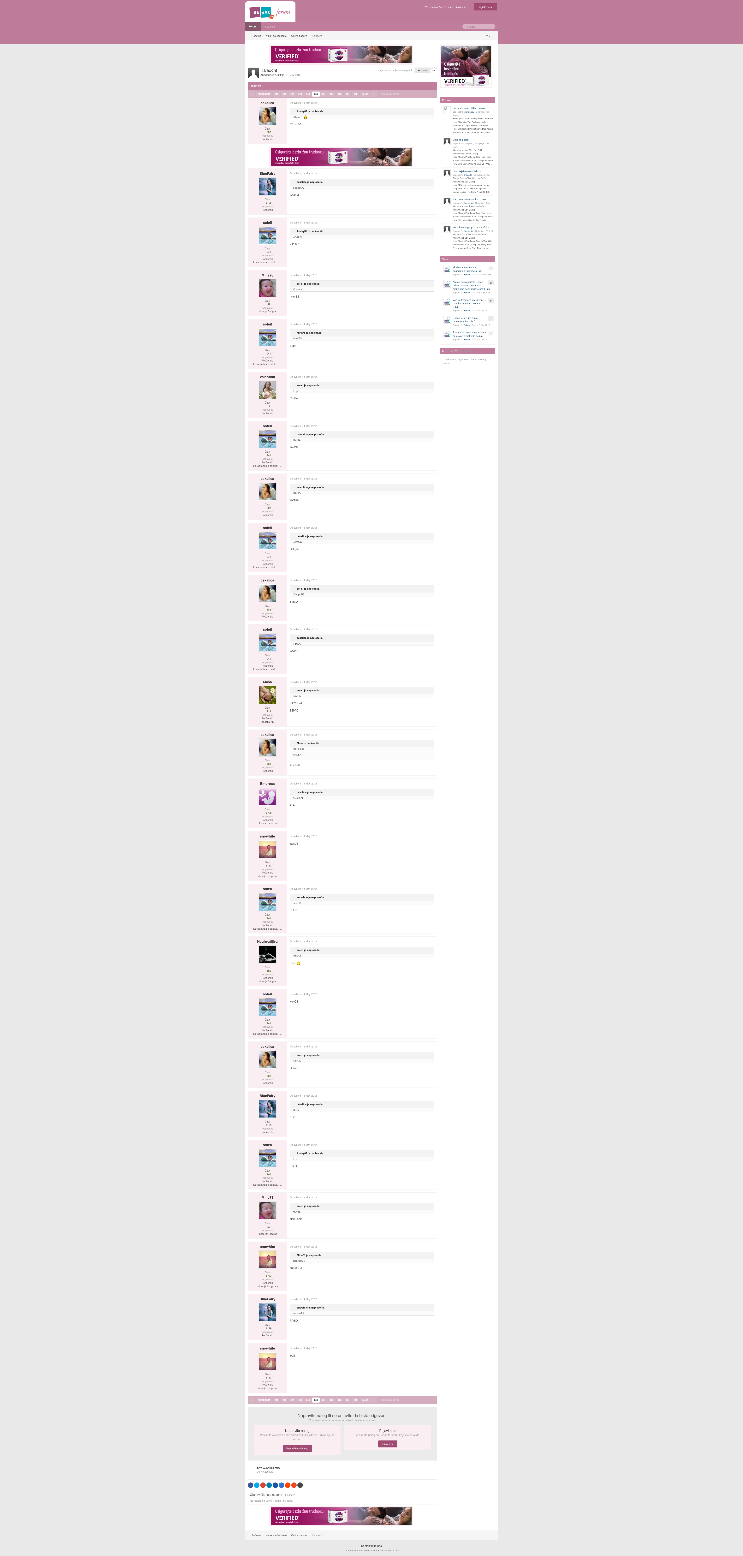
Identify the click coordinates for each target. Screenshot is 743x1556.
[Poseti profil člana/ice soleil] (267, 235)
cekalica (267, 102)
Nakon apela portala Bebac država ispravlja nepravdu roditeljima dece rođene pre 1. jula (471, 285)
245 (276, 93)
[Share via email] (300, 1485)
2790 (268, 813)
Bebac (467, 274)
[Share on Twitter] (256, 1485)
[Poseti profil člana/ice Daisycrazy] (447, 141)
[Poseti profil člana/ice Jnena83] (447, 173)
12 (268, 406)
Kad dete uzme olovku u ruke (469, 199)
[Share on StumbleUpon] (294, 1485)
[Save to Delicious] (281, 1485)
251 (324, 93)
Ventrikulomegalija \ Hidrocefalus (471, 227)
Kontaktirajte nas (371, 1546)
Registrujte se (485, 7)
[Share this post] (434, 102)
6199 (268, 203)
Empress (267, 783)
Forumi (253, 26)
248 (300, 93)
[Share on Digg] (275, 1485)
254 (347, 93)
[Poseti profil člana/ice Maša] (267, 695)
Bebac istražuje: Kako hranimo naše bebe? (465, 319)
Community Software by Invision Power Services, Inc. (371, 1550)
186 (268, 971)
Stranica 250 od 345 (390, 93)
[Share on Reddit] (287, 1485)
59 (268, 304)
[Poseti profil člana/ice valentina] (267, 390)
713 (268, 711)
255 (355, 93)
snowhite (267, 836)
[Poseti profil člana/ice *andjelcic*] (447, 201)
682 (268, 132)
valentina (267, 376)
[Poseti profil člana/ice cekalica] (267, 116)
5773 (268, 865)
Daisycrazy (469, 143)
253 (340, 93)
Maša (267, 681)
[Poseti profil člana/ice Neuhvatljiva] (267, 954)
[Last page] (374, 94)
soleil (267, 222)
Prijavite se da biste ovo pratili (395, 70)
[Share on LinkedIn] (269, 1485)
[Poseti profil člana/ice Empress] (267, 796)
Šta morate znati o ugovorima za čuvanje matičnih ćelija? (469, 334)
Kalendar (270, 26)
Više (489, 36)
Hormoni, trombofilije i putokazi (470, 108)
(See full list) (464, 351)
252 (332, 93)
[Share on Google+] (263, 1485)
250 (316, 93)
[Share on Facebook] (250, 1485)
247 (292, 93)
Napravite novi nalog (297, 1448)
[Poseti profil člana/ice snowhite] (267, 849)
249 (308, 93)
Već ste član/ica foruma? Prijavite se (446, 7)
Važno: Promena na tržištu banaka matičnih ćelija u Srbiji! (468, 303)
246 (284, 93)
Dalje (365, 94)
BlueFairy (267, 173)
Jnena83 (468, 174)
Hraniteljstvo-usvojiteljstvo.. (468, 171)
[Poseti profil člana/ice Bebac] (447, 269)
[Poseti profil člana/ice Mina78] (267, 288)
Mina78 (267, 275)
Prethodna (264, 94)
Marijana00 (469, 111)
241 (268, 252)
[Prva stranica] (252, 94)
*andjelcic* (468, 202)
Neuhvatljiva (267, 941)
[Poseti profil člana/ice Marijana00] (447, 110)
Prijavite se (388, 1444)
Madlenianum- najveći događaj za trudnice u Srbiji (468, 269)
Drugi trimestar (461, 139)
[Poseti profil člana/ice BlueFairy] (267, 186)
